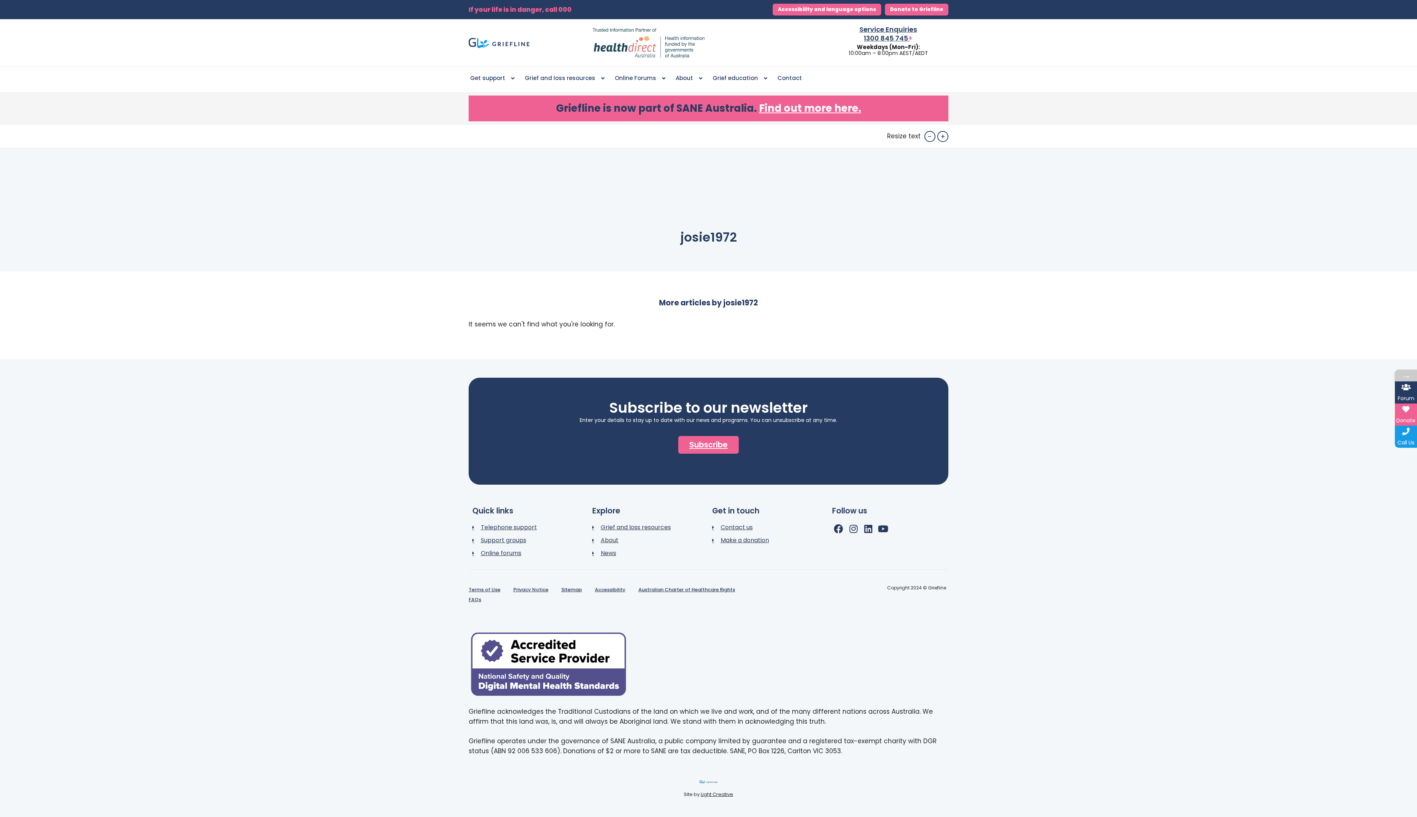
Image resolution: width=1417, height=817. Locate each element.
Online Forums (635, 78)
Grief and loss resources (560, 78)
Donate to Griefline (916, 9)
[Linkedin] (868, 528)
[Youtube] (882, 528)
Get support (487, 78)
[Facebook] (838, 528)
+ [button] (942, 136)
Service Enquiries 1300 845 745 (888, 34)
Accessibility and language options (827, 9)
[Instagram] (853, 528)
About (684, 78)
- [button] (930, 136)
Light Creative (717, 794)
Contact (790, 78)
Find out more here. (810, 108)
